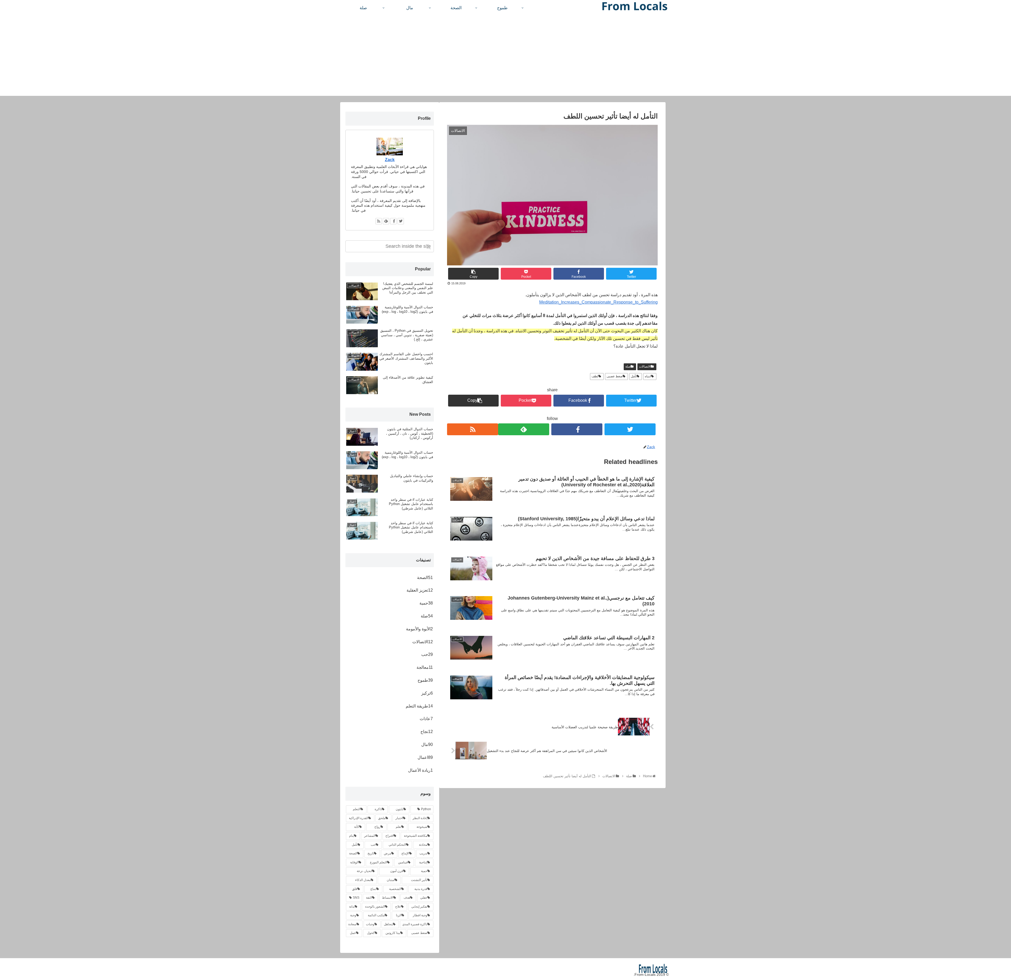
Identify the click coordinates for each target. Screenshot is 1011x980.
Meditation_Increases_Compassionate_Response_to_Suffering (598, 302)
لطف (595, 376)
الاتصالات (645, 366)
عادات (426, 718)
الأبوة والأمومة (419, 629)
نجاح (426, 731)
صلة (628, 366)
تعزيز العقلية (420, 590)
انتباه (648, 376)
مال (427, 744)
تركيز (427, 693)
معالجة (425, 667)
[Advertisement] (505, 59)
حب (427, 654)
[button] (429, 246)
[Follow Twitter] (630, 429)
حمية (426, 603)
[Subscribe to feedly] (523, 429)
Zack (390, 159)
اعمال (425, 757)
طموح (425, 680)
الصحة (425, 577)
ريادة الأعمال (420, 770)
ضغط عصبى (615, 376)
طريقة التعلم (419, 706)
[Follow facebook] (576, 429)
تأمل (634, 376)
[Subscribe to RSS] (472, 429)
